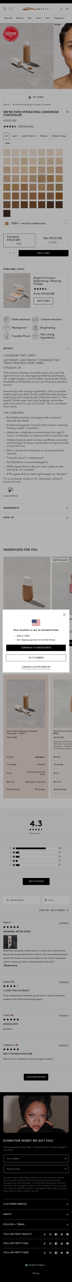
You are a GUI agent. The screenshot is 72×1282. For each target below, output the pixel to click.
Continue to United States (36, 648)
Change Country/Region (36, 667)
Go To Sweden (36, 658)
